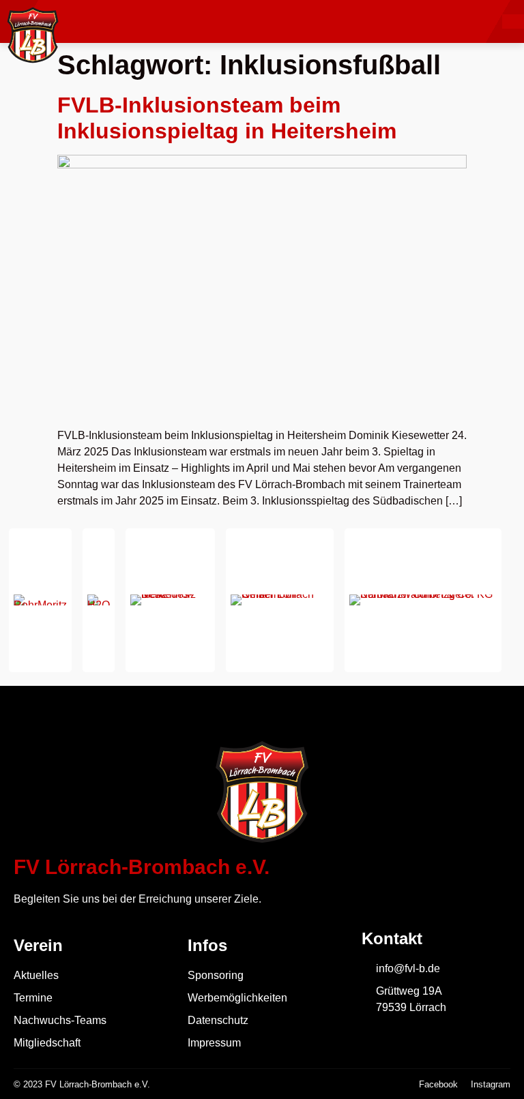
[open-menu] (513, 21)
